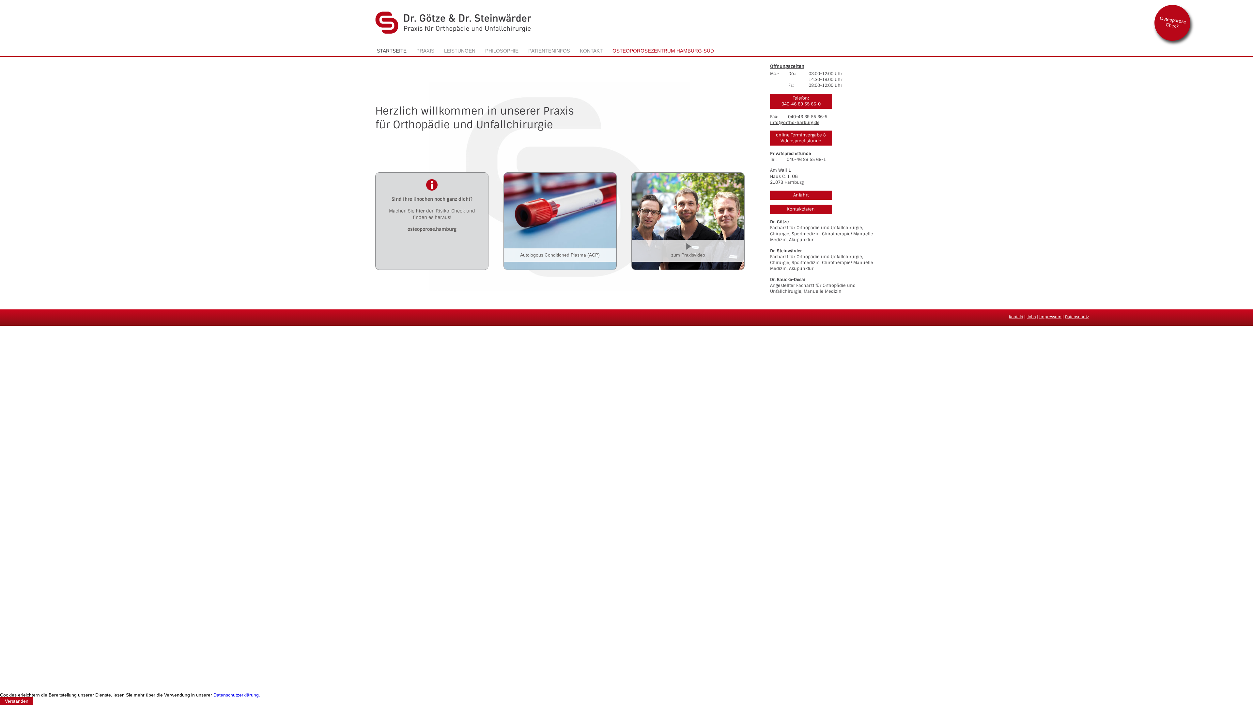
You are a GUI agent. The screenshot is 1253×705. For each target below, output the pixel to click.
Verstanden (16, 701)
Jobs (1031, 317)
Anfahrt (801, 195)
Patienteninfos (549, 51)
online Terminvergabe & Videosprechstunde (801, 138)
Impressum (1050, 317)
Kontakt (591, 51)
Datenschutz (1077, 317)
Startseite (392, 51)
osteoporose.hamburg (432, 229)
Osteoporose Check (1173, 22)
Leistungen (459, 51)
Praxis (425, 51)
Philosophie (501, 51)
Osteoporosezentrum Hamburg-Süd (663, 51)
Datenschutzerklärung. (236, 694)
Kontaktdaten (801, 209)
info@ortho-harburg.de (794, 122)
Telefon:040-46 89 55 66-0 (801, 101)
